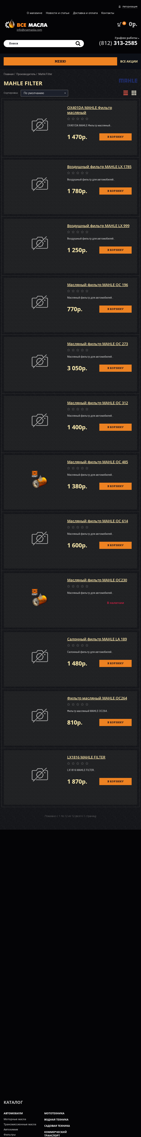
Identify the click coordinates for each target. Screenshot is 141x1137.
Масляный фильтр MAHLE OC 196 (97, 284)
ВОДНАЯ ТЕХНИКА (56, 1119)
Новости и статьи (57, 13)
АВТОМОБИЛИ (13, 1113)
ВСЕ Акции (129, 61)
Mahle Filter (45, 74)
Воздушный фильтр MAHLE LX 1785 (99, 166)
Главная (9, 74)
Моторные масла (15, 1119)
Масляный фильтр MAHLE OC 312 (97, 402)
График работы (126, 37)
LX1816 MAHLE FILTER (86, 757)
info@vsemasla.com (29, 30)
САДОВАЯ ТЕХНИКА (57, 1125)
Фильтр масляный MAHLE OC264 (97, 698)
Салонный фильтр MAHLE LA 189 (97, 639)
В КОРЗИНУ (115, 136)
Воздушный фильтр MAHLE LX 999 (98, 225)
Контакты (107, 13)
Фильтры (10, 1134)
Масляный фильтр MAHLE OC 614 (97, 520)
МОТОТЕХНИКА (54, 1113)
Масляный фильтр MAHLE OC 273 (97, 343)
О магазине (34, 13)
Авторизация (129, 6)
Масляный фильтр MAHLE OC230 (97, 579)
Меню (60, 61)
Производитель (26, 74)
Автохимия (11, 1129)
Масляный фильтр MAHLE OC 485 (97, 461)
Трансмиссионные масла (20, 1124)
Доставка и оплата (85, 13)
